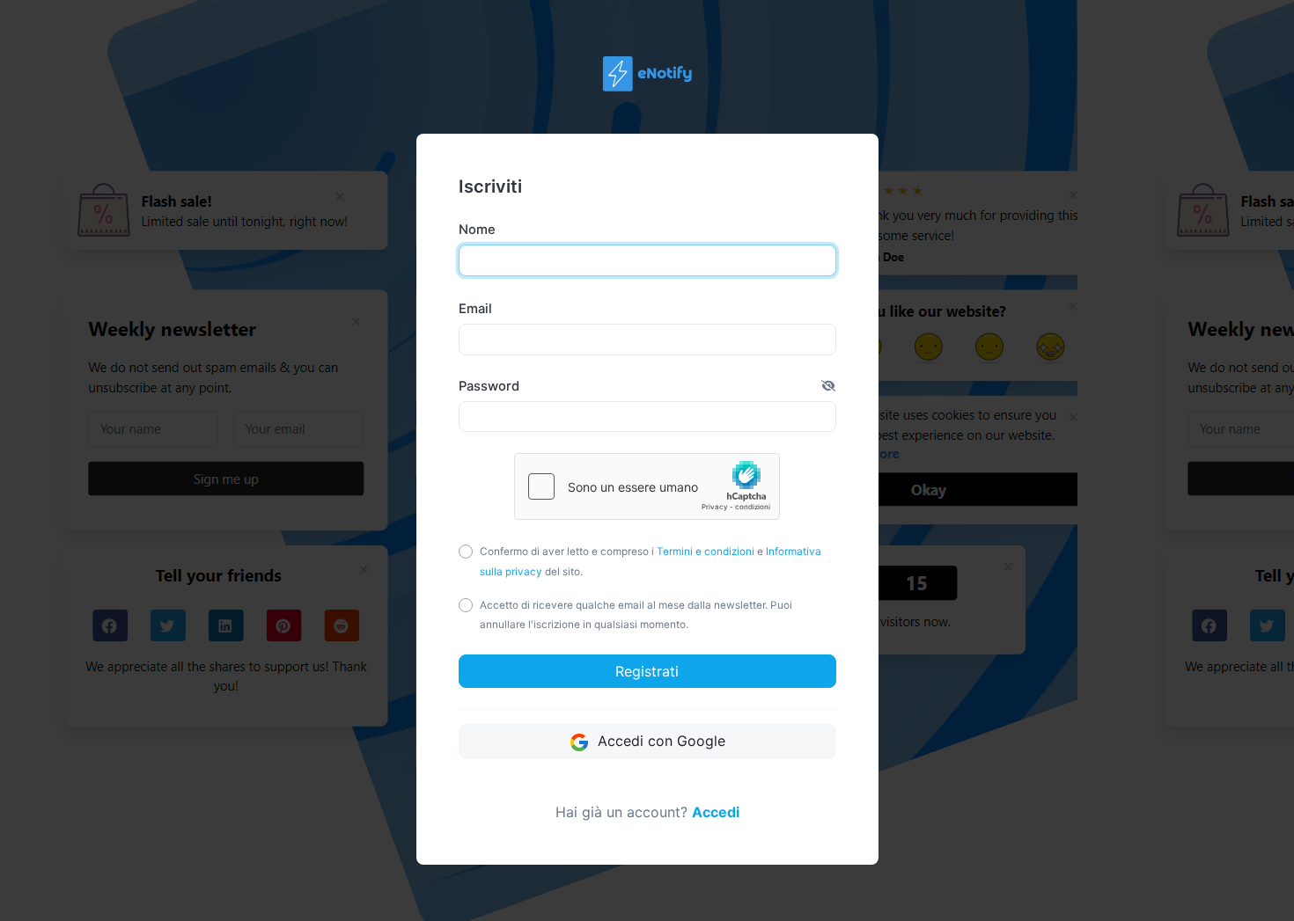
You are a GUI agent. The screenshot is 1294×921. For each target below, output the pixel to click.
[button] (828, 386)
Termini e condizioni (705, 551)
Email (475, 309)
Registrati (647, 671)
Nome (477, 230)
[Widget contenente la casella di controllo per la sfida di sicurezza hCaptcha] (647, 486)
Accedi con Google (659, 740)
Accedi (715, 812)
